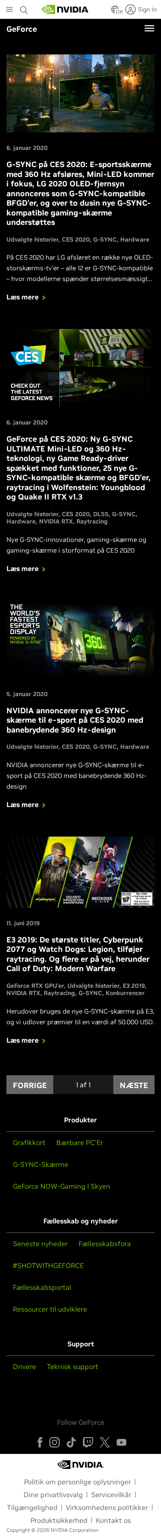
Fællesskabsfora (105, 1243)
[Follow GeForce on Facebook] (40, 1442)
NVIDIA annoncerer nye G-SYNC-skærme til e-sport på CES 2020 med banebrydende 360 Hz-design (74, 720)
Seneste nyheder (40, 1243)
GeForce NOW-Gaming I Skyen (61, 1186)
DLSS (101, 514)
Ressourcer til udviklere (50, 1309)
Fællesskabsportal (42, 1287)
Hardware (134, 239)
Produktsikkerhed (59, 1520)
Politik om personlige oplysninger (77, 1481)
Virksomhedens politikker (107, 1507)
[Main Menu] (9, 10)
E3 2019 (134, 986)
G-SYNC (105, 239)
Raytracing (92, 521)
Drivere (24, 1366)
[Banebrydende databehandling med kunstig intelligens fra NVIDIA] (65, 9)
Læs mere (22, 297)
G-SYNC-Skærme (40, 1164)
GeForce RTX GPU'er (35, 986)
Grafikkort (29, 1142)
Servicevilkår (111, 1494)
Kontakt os (113, 1520)
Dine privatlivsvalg (53, 1494)
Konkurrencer (125, 993)
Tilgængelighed (32, 1507)
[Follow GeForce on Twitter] (105, 1442)
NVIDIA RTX (56, 521)
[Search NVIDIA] (25, 7)
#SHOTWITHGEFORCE (48, 1265)
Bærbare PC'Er (79, 1142)
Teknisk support (72, 1366)
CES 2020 (76, 239)
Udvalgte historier (32, 239)
